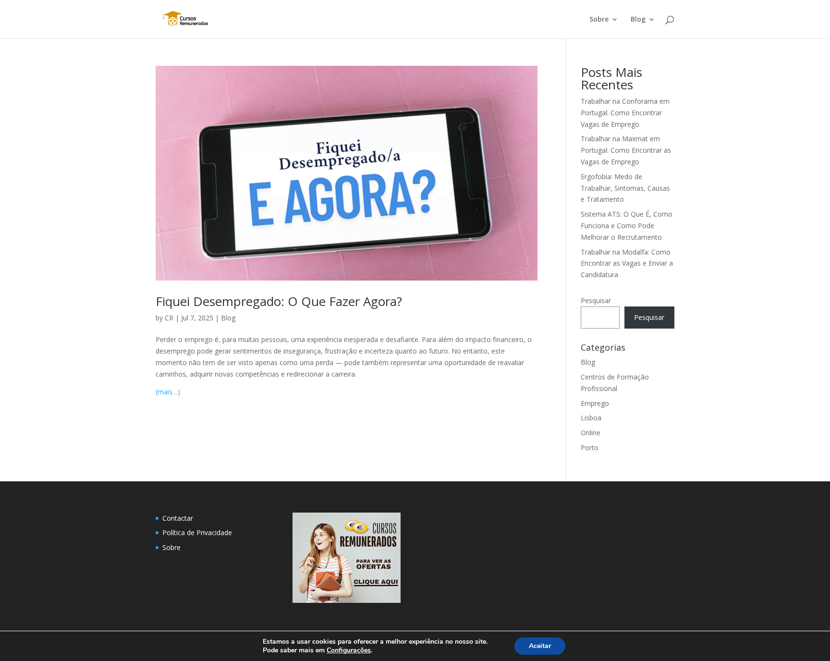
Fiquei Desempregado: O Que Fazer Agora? (279, 301)
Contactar (177, 518)
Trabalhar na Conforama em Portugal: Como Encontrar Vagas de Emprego (625, 113)
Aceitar (540, 645)
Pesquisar (596, 300)
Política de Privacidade (197, 532)
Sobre (599, 20)
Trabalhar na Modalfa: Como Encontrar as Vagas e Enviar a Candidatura (627, 263)
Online (590, 432)
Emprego (595, 403)
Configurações (349, 650)
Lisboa (591, 417)
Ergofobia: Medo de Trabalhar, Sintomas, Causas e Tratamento (625, 188)
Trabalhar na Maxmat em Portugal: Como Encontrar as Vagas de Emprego (626, 150)
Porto (589, 447)
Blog (638, 20)
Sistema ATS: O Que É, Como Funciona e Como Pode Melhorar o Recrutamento (626, 225)
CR (169, 317)
